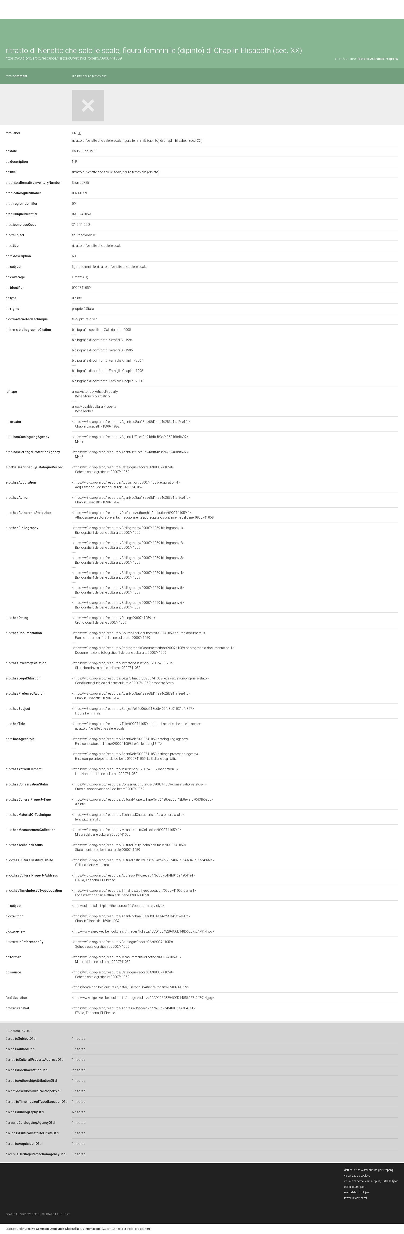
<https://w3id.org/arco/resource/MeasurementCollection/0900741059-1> (126, 832)
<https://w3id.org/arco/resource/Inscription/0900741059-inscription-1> (125, 771)
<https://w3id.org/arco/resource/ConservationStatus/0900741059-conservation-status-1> (139, 786)
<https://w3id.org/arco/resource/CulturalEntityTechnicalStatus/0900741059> (129, 847)
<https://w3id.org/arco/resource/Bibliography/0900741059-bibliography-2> (128, 545)
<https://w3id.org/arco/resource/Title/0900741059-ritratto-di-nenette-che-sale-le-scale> (136, 726)
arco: (23, 193)
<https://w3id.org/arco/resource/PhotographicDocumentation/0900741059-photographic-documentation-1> (153, 650)
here (148, 1228)
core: (18, 256)
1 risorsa (78, 1038)
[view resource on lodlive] (396, 30)
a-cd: (21, 224)
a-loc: (29, 860)
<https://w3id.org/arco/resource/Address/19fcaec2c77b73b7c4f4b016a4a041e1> (133, 877)
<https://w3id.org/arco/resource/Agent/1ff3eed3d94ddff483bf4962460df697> (130, 439)
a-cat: (34, 467)
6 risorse (78, 1112)
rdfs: (16, 76)
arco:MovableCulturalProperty (94, 409)
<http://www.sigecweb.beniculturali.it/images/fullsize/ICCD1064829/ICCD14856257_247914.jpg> (143, 931)
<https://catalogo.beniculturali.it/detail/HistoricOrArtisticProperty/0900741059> (130, 987)
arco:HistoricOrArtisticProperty (95, 394)
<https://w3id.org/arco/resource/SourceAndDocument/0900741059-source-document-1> (139, 635)
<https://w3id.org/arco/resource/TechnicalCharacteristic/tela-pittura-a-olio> (128, 817)
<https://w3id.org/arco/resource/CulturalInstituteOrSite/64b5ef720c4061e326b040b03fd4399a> (143, 862)
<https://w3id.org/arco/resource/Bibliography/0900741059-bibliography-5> (128, 590)
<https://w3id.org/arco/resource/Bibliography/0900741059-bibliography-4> (128, 575)
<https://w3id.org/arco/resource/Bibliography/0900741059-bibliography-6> (128, 605)
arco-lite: (33, 182)
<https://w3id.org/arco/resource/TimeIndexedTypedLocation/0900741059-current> (134, 893)
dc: (11, 151)
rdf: (11, 391)
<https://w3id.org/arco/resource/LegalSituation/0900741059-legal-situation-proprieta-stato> (140, 680)
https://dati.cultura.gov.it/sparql (373, 1170)
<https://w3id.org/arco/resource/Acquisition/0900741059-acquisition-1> (126, 485)
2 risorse (78, 1070)
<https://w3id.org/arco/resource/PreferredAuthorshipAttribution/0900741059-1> (143, 515)
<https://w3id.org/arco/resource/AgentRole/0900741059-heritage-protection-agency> (135, 756)
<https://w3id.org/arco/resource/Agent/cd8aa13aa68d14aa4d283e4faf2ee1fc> (131, 424)
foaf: (16, 998)
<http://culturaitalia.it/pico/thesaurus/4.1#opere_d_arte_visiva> (118, 906)
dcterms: (28, 330)
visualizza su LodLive (357, 1175)
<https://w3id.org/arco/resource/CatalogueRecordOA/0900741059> (123, 469)
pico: (27, 319)
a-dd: (23, 769)
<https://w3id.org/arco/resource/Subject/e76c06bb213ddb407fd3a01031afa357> (133, 711)
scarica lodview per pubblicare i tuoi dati (38, 1214)
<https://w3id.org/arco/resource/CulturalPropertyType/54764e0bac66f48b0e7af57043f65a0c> (142, 802)
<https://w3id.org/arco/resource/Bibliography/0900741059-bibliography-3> (128, 560)
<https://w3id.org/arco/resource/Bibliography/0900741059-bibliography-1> (128, 530)
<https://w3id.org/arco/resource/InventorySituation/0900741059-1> (122, 665)
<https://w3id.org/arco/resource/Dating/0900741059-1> (114, 620)
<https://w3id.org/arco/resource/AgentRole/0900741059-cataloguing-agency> (130, 741)
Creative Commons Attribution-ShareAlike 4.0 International (63, 1228)
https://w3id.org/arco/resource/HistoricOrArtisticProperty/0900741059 (64, 58)
